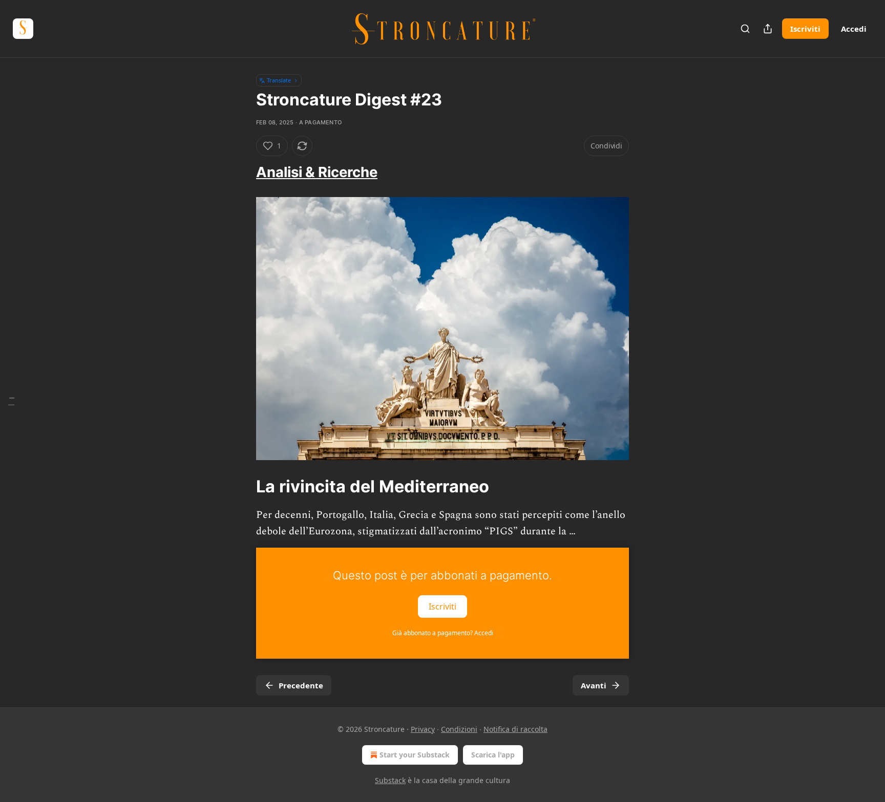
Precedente (301, 685)
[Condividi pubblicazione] (767, 28)
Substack (390, 780)
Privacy (423, 729)
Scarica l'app (493, 755)
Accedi (854, 29)
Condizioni (459, 729)
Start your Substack (415, 755)
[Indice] (11, 401)
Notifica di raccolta (515, 729)
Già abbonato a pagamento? (442, 632)
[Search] (745, 28)
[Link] (242, 172)
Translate (279, 80)
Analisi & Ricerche (316, 172)
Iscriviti (805, 29)
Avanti (593, 685)
